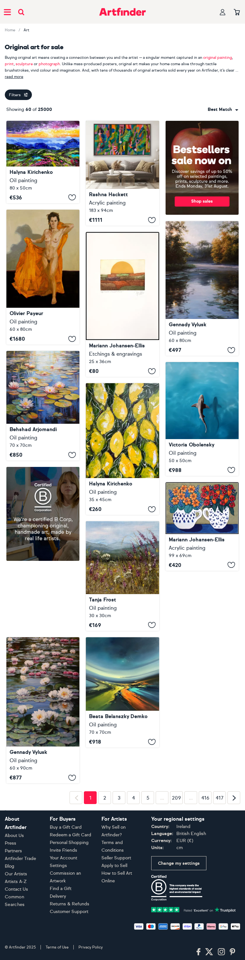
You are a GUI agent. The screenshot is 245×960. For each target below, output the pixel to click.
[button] (223, 109)
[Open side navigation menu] (7, 12)
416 (205, 892)
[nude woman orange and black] (42, 277)
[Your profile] (222, 12)
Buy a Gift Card (66, 922)
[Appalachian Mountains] (42, 162)
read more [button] (14, 76)
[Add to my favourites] (72, 197)
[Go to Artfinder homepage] (122, 12)
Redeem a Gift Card (70, 929)
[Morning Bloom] (122, 576)
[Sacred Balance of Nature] (202, 419)
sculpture (24, 64)
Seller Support (116, 952)
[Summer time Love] (202, 526)
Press (10, 938)
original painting (217, 57)
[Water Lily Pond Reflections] (42, 406)
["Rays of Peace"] (202, 288)
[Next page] (233, 892)
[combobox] (223, 109)
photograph (49, 64)
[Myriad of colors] (122, 692)
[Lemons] (122, 449)
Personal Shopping (69, 937)
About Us (14, 930)
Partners (13, 945)
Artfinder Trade (20, 953)
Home (10, 30)
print (9, 64)
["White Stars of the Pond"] (42, 710)
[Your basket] (237, 12)
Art (26, 30)
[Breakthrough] (122, 173)
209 (176, 892)
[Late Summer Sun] (122, 304)
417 (220, 892)
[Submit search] (21, 12)
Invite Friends (63, 945)
